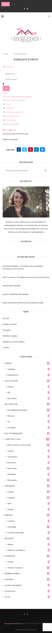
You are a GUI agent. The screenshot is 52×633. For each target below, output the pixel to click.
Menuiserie (28, 468)
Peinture (28, 416)
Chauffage (28, 527)
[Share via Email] (42, 149)
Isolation (28, 521)
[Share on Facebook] (19, 149)
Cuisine (28, 492)
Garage (28, 509)
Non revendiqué (12, 124)
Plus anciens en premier (16, 100)
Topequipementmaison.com (13, 623)
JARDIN (27, 363)
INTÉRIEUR (27, 486)
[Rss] (27, 9)
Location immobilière (27, 585)
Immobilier (27, 579)
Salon (28, 503)
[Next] (14, 4)
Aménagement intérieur (28, 410)
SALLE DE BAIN (27, 381)
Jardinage (28, 369)
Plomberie (28, 474)
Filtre (5, 93)
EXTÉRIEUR (27, 556)
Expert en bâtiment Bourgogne (16, 294)
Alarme (28, 544)
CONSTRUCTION (27, 439)
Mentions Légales (10, 336)
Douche (28, 387)
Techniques (28, 457)
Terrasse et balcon (28, 567)
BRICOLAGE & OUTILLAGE (28, 445)
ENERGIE (27, 515)
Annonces (10, 66)
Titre (8, 104)
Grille (13, 130)
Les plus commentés (14, 112)
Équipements (28, 375)
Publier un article (10, 324)
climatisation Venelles (12, 285)
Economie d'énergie (28, 532)
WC (28, 392)
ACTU (27, 597)
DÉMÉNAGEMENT (27, 573)
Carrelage (28, 427)
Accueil (5, 54)
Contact (6, 347)
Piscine (28, 562)
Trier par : (17, 96)
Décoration (28, 398)
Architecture (27, 591)
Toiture (28, 451)
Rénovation (28, 480)
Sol (28, 421)
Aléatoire (10, 108)
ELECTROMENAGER (27, 433)
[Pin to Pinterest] (30, 149)
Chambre (28, 497)
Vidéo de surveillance (28, 550)
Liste (7, 130)
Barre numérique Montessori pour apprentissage (23, 302)
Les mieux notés (13, 116)
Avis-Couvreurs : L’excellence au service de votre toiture (26, 277)
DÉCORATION (27, 404)
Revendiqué (11, 120)
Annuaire (6, 330)
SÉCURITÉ (27, 538)
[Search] (49, 16)
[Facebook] (24, 9)
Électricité (28, 462)
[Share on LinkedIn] (36, 149)
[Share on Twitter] (24, 149)
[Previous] (12, 4)
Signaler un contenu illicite (14, 342)
